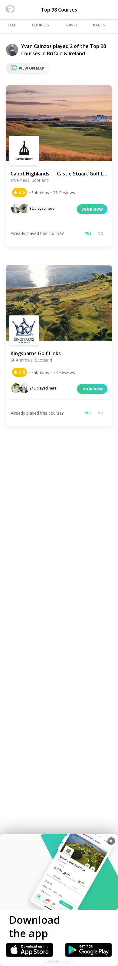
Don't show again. (59, 961)
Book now (92, 209)
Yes (88, 233)
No (100, 233)
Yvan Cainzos (36, 46)
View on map (31, 68)
